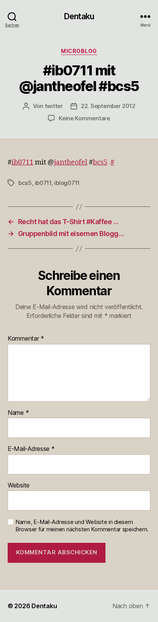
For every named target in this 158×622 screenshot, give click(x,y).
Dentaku (79, 16)
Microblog (79, 51)
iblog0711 (67, 182)
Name (18, 412)
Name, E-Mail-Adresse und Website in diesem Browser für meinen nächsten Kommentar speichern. (81, 526)
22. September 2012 (108, 106)
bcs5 (100, 162)
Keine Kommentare (84, 118)
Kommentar (26, 338)
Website (19, 485)
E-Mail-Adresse (31, 449)
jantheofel (70, 162)
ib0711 (22, 162)
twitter (54, 106)
